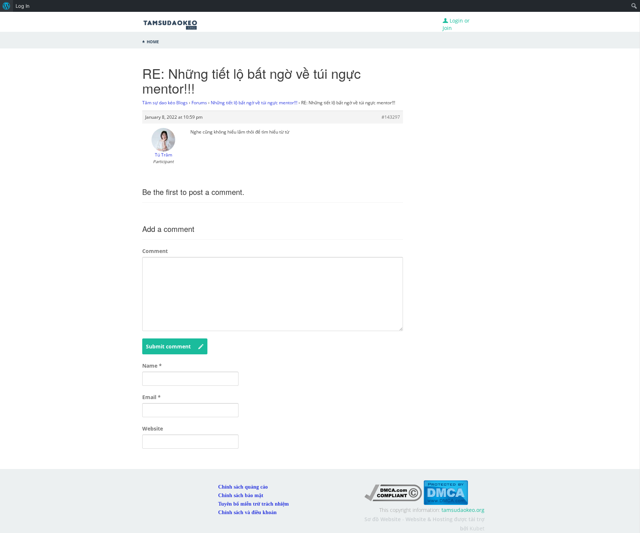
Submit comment (168, 346)
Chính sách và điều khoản (247, 512)
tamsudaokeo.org (462, 509)
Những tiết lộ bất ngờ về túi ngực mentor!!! (254, 102)
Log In (23, 6)
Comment (155, 250)
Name (152, 365)
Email (151, 397)
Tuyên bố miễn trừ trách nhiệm (253, 504)
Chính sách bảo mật (240, 495)
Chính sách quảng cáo (243, 487)
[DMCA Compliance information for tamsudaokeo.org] (393, 492)
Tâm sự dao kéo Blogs (165, 102)
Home (153, 41)
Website (152, 428)
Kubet (477, 528)
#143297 (390, 117)
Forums (199, 102)
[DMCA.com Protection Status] (445, 492)
